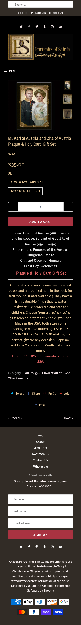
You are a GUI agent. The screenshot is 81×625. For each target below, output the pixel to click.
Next (67, 418)
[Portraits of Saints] (40, 47)
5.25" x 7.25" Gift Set (27, 182)
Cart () (40, 13)
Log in (23, 13)
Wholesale (40, 466)
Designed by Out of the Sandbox (32, 586)
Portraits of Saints (31, 562)
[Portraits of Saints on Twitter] (21, 26)
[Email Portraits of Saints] (60, 26)
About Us (40, 448)
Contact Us (40, 460)
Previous (16, 418)
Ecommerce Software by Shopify (48, 588)
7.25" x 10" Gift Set (25, 191)
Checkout (56, 13)
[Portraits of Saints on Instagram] (52, 26)
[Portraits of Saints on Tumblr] (44, 26)
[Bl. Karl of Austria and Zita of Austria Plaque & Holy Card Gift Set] (34, 106)
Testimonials (41, 454)
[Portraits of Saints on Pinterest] (37, 26)
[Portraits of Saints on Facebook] (29, 26)
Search (40, 442)
